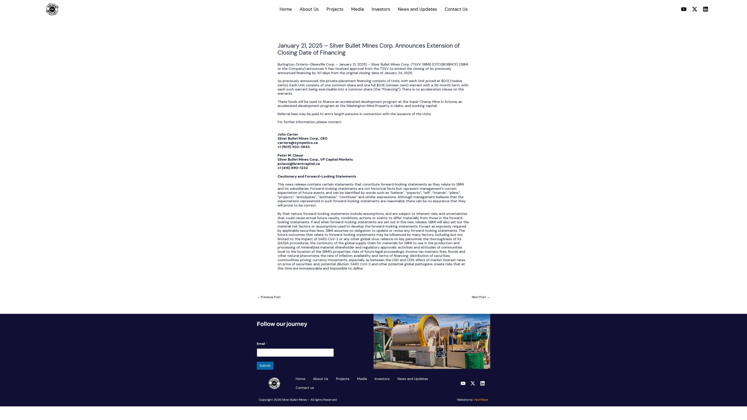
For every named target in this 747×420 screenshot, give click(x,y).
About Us (309, 9)
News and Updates (417, 9)
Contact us (305, 387)
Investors (381, 9)
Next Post (481, 297)
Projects (334, 9)
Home (286, 9)
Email (262, 344)
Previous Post (269, 297)
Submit (265, 365)
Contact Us (456, 9)
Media (357, 9)
